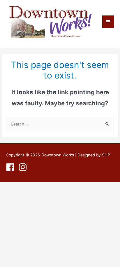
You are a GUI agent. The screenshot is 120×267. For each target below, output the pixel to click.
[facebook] (11, 167)
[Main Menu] (108, 21)
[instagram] (24, 167)
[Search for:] (60, 124)
